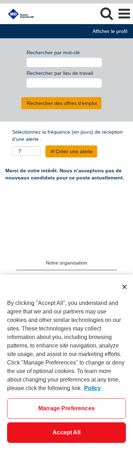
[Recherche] (106, 13)
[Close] (124, 287)
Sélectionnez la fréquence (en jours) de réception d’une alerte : (67, 135)
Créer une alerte (73, 151)
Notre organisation (66, 263)
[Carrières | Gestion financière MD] (18, 13)
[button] (124, 14)
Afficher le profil (110, 31)
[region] (66, 365)
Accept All (66, 432)
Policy (92, 388)
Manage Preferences (66, 408)
